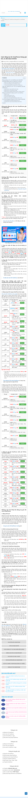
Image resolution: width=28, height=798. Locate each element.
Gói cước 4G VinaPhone (9, 734)
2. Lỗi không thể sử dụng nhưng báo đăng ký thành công (12, 101)
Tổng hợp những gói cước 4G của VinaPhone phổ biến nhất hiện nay (13, 87)
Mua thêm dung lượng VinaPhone (11, 737)
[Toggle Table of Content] (23, 78)
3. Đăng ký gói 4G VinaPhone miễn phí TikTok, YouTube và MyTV (14, 91)
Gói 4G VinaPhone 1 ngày (9, 735)
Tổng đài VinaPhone (8, 762)
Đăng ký (22, 118)
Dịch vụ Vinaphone (10, 61)
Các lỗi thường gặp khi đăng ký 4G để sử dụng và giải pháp (13, 99)
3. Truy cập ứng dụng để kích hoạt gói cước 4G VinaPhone (13, 85)
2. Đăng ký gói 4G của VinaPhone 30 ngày (10, 90)
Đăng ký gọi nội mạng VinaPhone (11, 756)
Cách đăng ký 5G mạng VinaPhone (11, 380)
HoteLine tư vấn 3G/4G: (12, 770)
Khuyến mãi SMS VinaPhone (10, 758)
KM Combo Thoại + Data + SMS (10, 760)
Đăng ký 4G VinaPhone (9, 732)
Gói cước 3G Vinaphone (9, 745)
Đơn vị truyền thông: (11, 771)
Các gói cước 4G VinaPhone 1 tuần (11, 525)
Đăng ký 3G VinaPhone (9, 743)
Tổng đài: (10, 768)
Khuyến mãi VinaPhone (9, 753)
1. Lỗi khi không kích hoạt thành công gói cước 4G (12, 100)
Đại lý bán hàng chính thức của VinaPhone (12, 773)
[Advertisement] (14, 41)
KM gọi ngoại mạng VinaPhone (10, 755)
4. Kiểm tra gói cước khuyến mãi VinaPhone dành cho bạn (13, 97)
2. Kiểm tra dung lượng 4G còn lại (9, 95)
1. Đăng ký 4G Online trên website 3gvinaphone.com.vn (12, 82)
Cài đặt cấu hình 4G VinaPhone (10, 277)
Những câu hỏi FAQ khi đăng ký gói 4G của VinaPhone (12, 92)
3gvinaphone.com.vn (10, 72)
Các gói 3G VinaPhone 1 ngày (10, 747)
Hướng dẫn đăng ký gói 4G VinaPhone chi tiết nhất (12, 81)
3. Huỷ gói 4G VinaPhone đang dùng (9, 96)
